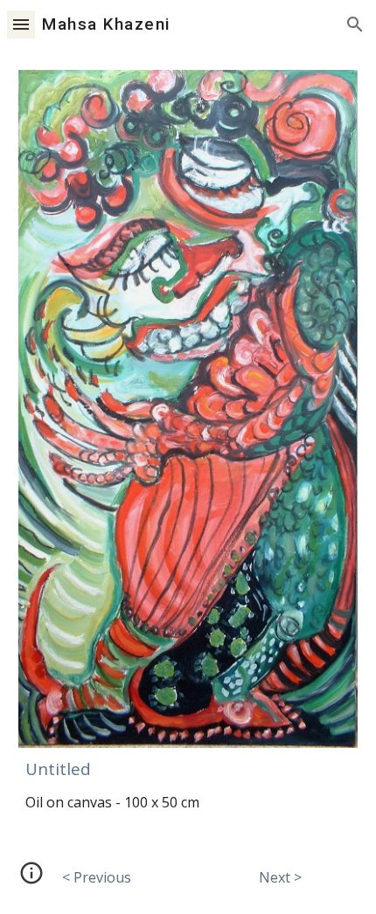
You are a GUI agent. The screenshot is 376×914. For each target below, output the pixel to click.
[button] (21, 24)
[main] (188, 767)
